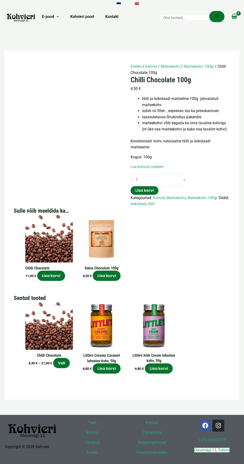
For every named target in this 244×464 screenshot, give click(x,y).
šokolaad (138, 203)
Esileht (136, 66)
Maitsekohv (170, 66)
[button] (56, 16)
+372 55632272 (211, 440)
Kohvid (151, 66)
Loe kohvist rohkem (147, 167)
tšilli (151, 203)
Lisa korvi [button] (51, 275)
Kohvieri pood (82, 16)
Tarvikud (92, 442)
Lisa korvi (144, 190)
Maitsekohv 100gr (199, 66)
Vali (61, 363)
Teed (92, 422)
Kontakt (111, 16)
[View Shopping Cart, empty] (234, 17)
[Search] (216, 16)
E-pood (48, 16)
